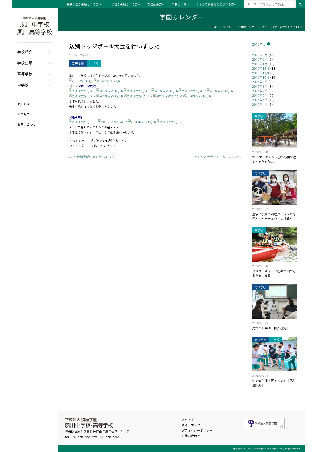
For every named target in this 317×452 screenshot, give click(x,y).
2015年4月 (259, 104)
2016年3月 (259, 54)
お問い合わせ (190, 435)
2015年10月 (260, 77)
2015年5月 (259, 99)
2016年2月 (259, 59)
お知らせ (23, 103)
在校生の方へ (156, 4)
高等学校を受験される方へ (84, 4)
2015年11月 (260, 72)
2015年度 (259, 44)
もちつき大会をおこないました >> (218, 157)
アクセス (187, 419)
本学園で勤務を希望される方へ (216, 4)
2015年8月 (259, 86)
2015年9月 (259, 81)
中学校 (23, 84)
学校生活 (25, 62)
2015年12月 (260, 68)
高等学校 (25, 73)
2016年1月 (259, 63)
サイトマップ (190, 425)
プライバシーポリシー (196, 430)
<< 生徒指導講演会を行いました (91, 157)
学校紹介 (25, 51)
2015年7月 (259, 90)
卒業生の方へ (180, 4)
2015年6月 (259, 95)
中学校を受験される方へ (124, 4)
